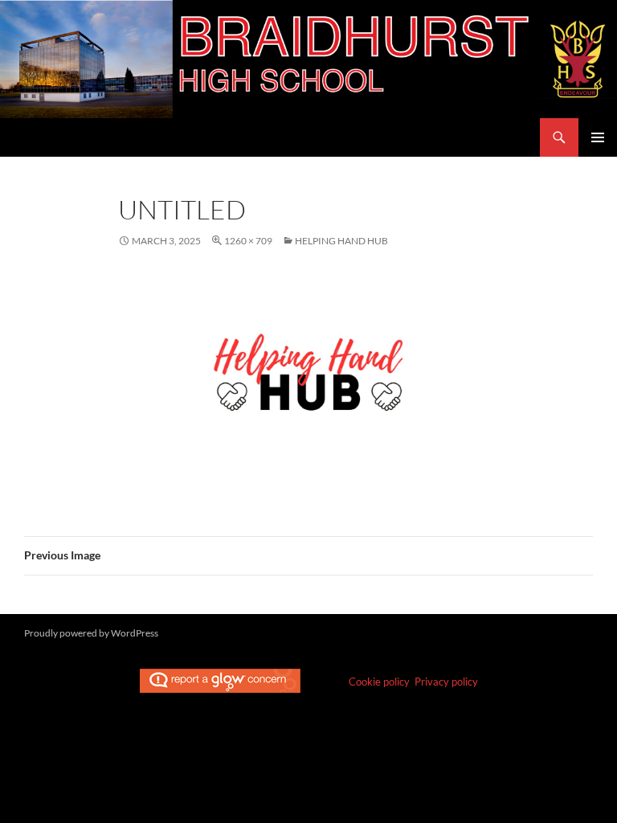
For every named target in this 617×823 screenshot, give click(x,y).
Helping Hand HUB (341, 241)
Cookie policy (379, 681)
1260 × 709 (248, 241)
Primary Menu (597, 137)
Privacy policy (446, 681)
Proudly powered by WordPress (91, 633)
